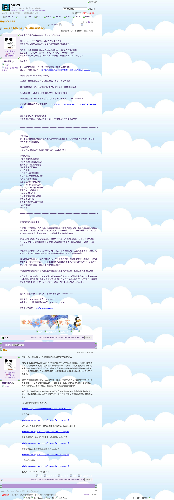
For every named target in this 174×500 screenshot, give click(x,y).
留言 (6, 56)
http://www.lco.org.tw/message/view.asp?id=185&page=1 (45, 466)
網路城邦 (93, 2)
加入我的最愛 (31, 10)
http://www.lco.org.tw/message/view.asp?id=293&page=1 (45, 454)
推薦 (91, 31)
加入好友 (12, 56)
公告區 (68, 17)
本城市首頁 (9, 17)
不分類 (12, 13)
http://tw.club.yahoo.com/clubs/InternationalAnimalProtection (46, 409)
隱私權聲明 (48, 495)
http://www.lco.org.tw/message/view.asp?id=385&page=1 (45, 432)
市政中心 (89, 17)
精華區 (29, 17)
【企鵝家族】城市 (26, 13)
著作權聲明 (39, 495)
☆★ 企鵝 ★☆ (19, 8)
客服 (54, 495)
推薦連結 (58, 17)
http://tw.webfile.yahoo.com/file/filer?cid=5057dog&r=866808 (65, 70)
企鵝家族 (15, 5)
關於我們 (15, 495)
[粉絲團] (24, 497)
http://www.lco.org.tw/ (44, 308)
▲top (95, 491)
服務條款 (30, 495)
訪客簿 (77, 17)
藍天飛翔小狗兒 (37, 8)
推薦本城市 (22, 10)
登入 (134, 498)
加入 (138, 498)
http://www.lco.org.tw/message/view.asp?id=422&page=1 (45, 420)
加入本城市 (14, 10)
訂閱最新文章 (41, 10)
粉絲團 (28, 498)
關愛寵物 (11, 21)
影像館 (48, 17)
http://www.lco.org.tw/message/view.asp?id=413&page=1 (45, 443)
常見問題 (23, 495)
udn (3, 13)
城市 (7, 13)
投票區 (39, 17)
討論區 (20, 17)
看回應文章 (54, 24)
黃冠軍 (7, 65)
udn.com (94, 494)
